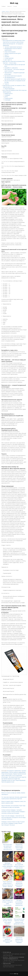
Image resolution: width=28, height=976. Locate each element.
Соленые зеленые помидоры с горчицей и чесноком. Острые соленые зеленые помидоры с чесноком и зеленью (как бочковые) (13, 811)
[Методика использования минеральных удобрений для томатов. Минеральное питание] (19, 898)
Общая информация (9, 88)
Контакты (5, 957)
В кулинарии (7, 100)
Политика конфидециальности (10, 958)
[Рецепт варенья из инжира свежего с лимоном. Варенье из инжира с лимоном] (7, 880)
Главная (3, 6)
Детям (6, 96)
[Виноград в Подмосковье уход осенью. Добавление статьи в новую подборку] (7, 861)
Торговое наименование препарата (13, 47)
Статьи (15, 6)
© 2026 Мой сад (7, 952)
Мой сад (14, 3)
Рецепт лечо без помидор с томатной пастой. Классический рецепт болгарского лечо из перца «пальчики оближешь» (13, 817)
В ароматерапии (8, 98)
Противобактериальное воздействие (10, 778)
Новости (9, 6)
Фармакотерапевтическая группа (12, 53)
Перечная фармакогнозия (7, 782)
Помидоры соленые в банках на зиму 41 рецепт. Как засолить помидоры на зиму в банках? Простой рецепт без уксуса (13, 823)
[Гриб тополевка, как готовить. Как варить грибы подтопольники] (7, 898)
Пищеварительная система (8, 780)
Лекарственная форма (9, 51)
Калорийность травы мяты (11, 67)
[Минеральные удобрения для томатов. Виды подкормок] (19, 842)
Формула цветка (8, 93)
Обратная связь (7, 963)
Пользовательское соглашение (16, 957)
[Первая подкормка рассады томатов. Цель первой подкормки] (7, 917)
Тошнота (6, 84)
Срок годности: (8, 59)
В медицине (7, 95)
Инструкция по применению (14, 770)
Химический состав (10, 775)
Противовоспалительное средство (13, 76)
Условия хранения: (9, 58)
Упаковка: (6, 56)
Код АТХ (6, 55)
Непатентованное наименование (17, 772)
